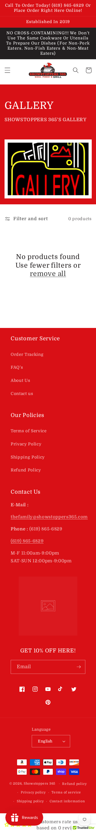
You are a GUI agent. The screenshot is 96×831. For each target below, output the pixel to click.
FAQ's (17, 367)
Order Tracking (27, 354)
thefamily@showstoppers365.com (49, 516)
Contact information (67, 801)
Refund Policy (26, 470)
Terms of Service (29, 431)
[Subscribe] (78, 667)
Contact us (22, 393)
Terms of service (66, 792)
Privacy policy (33, 792)
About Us (20, 380)
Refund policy (74, 784)
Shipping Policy (28, 457)
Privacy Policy (26, 444)
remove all (48, 274)
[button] (7, 70)
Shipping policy (30, 801)
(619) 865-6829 (27, 541)
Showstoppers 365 (39, 783)
